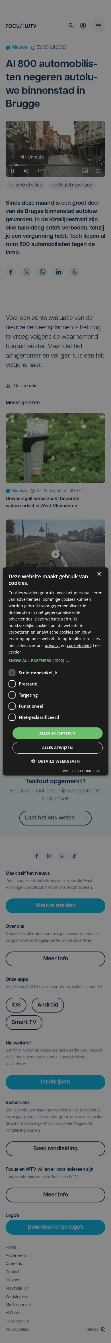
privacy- (52, 645)
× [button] (99, 574)
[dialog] (55, 671)
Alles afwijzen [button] (57, 747)
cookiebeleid (79, 645)
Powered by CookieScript (80, 771)
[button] (56, 660)
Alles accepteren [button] (57, 733)
